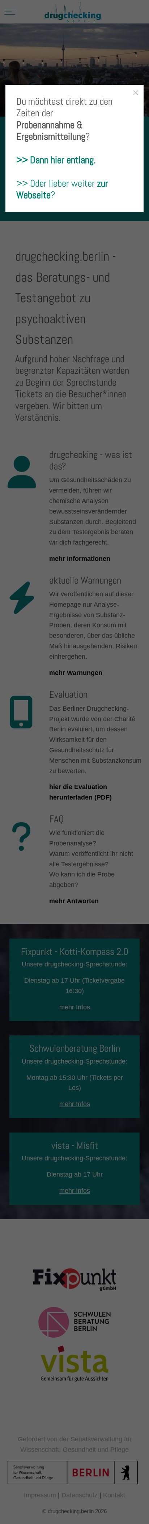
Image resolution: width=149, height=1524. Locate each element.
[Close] (135, 92)
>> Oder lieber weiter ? (62, 189)
